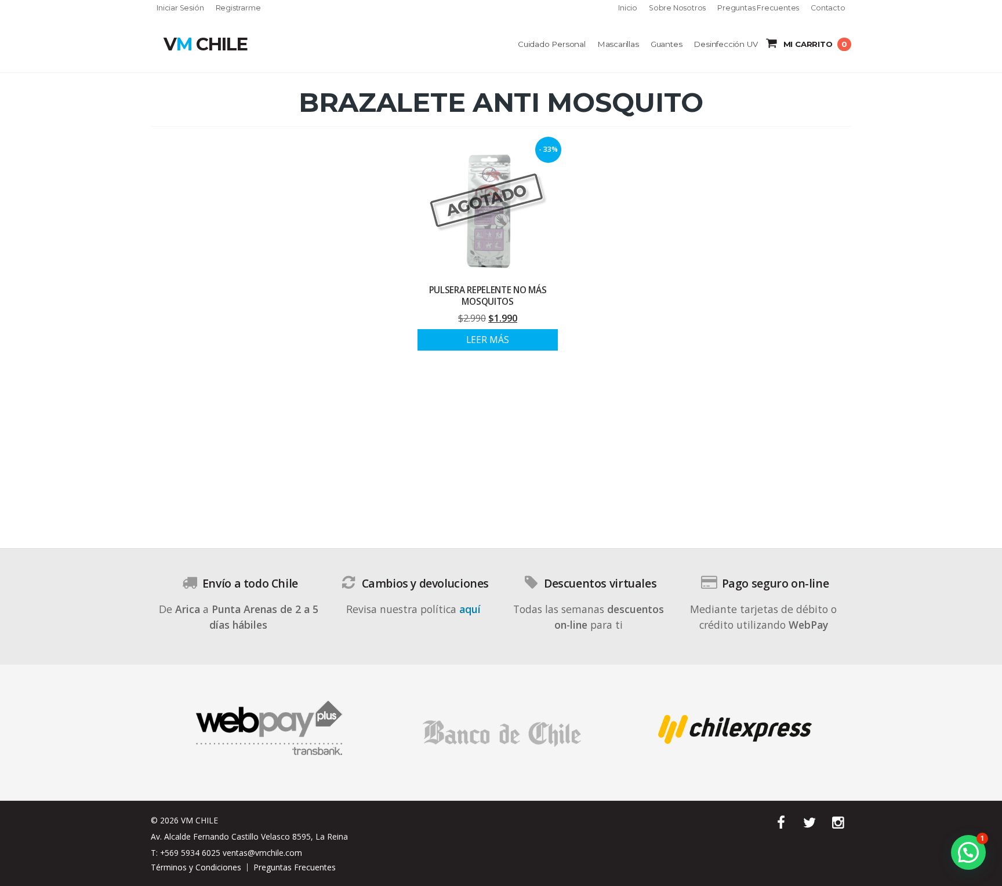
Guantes (666, 44)
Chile (205, 44)
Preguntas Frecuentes (758, 8)
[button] (968, 852)
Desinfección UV (725, 44)
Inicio (627, 8)
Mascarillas (618, 44)
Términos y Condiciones (196, 867)
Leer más (487, 340)
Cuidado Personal (552, 44)
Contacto (828, 8)
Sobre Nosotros (677, 8)
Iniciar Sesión (180, 8)
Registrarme (238, 8)
